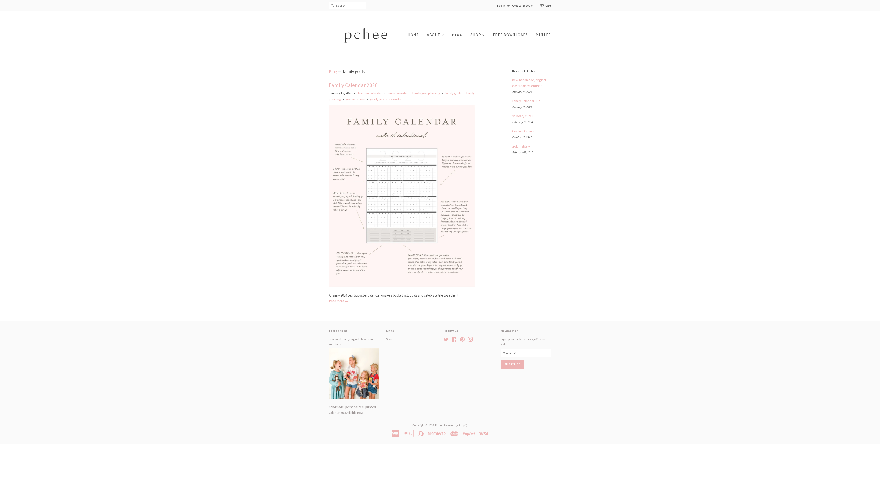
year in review (355, 99)
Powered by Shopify (456, 425)
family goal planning (426, 93)
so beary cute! (522, 116)
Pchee (438, 425)
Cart (548, 5)
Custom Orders (523, 131)
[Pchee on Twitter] (445, 340)
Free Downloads (510, 34)
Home (413, 34)
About (434, 34)
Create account (522, 5)
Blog (457, 34)
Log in (501, 5)
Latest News (338, 331)
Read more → (338, 301)
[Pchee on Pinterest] (462, 340)
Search (390, 339)
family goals (453, 93)
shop (476, 34)
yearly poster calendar (386, 99)
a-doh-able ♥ (521, 146)
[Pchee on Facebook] (454, 340)
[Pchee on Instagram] (470, 340)
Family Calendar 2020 (353, 85)
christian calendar (369, 93)
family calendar (397, 93)
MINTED (543, 34)
